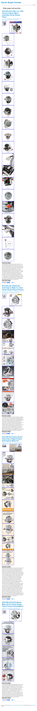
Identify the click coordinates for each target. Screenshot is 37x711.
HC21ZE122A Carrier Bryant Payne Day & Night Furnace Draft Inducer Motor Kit (12, 439)
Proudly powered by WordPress (16, 705)
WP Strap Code (33, 705)
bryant (18, 18)
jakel (16, 292)
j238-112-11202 (13, 19)
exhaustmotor (4, 609)
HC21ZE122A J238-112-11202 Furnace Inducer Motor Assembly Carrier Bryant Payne (12, 14)
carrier (20, 18)
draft (5, 292)
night (14, 443)
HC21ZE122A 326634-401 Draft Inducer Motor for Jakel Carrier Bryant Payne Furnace (13, 288)
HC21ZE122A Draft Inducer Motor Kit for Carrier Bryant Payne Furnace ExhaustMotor (12, 604)
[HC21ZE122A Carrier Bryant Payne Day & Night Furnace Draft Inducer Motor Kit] (4, 445)
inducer (10, 19)
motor (17, 19)
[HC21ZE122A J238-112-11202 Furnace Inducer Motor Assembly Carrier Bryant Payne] (4, 23)
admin (7, 20)
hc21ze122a (10, 18)
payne (3, 20)
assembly (15, 18)
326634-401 (17, 291)
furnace (3, 19)
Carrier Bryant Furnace (11, 2)
